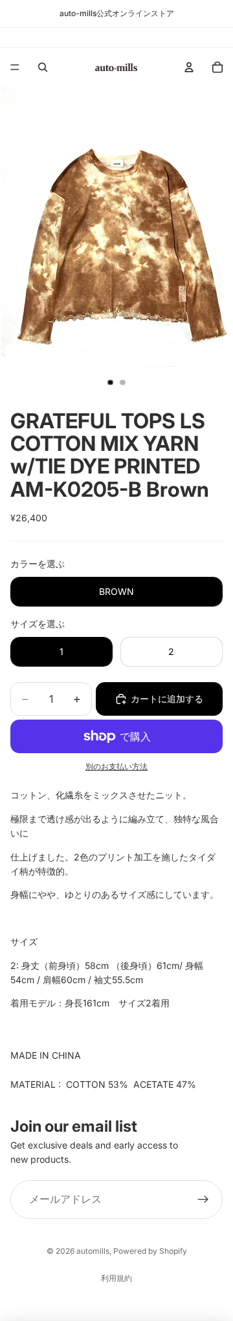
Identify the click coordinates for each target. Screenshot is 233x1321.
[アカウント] (189, 67)
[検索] (42, 67)
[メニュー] (15, 67)
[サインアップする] (203, 1198)
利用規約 (116, 1278)
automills (92, 1251)
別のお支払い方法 (116, 766)
